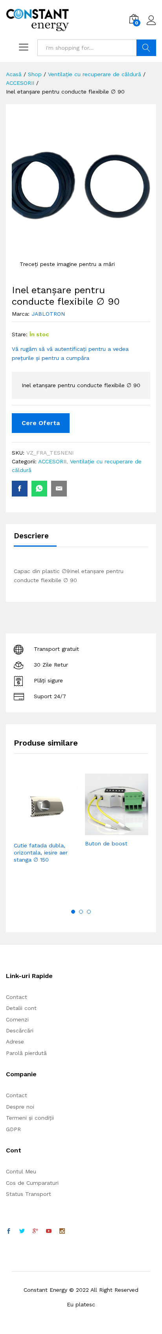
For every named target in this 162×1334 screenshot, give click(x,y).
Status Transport (28, 1194)
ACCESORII (52, 461)
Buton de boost (106, 843)
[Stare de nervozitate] (22, 1231)
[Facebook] (8, 1231)
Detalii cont (21, 1008)
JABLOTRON (48, 314)
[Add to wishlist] (62, 832)
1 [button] (73, 912)
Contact (16, 997)
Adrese (15, 1041)
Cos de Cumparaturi (32, 1183)
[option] (45, 830)
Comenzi (17, 1019)
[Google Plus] (35, 1231)
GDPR (13, 1129)
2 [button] (81, 912)
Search (146, 47)
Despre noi (20, 1107)
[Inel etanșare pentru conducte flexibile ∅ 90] (20, 489)
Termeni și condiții (30, 1118)
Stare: (20, 334)
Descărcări (19, 1030)
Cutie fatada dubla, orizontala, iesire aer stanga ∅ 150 (41, 852)
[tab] (35, 539)
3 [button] (89, 912)
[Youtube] (48, 1231)
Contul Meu (21, 1171)
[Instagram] (62, 1231)
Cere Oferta (41, 423)
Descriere (31, 536)
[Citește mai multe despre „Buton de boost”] (97, 830)
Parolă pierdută (26, 1053)
